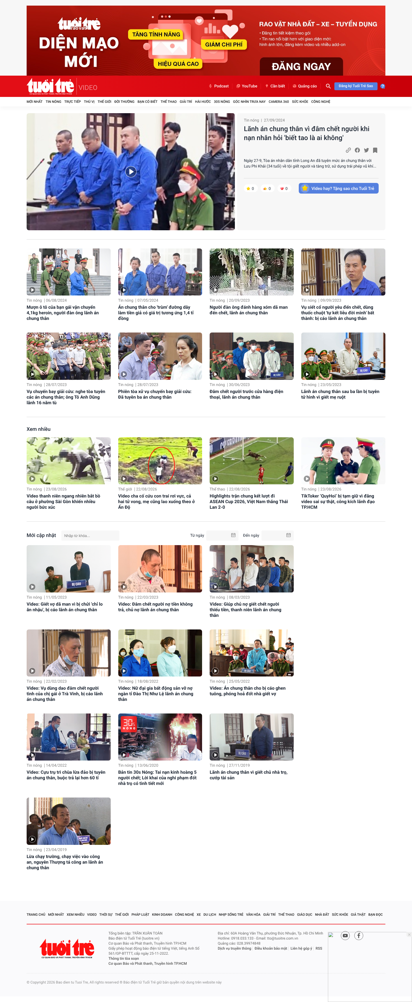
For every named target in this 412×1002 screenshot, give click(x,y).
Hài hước (203, 102)
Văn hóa (253, 915)
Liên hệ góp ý (301, 949)
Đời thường (124, 102)
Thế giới (104, 102)
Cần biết (277, 86)
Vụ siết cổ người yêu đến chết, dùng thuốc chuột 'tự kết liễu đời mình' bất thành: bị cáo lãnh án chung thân (337, 312)
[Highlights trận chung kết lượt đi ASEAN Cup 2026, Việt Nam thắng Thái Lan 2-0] (252, 461)
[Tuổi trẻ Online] (68, 949)
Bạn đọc (375, 915)
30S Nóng (222, 102)
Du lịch (209, 915)
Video (92, 915)
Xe (199, 915)
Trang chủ (36, 915)
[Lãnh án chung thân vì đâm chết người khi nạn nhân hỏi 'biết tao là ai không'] (131, 171)
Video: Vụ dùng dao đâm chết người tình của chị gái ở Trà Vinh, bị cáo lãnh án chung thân (65, 693)
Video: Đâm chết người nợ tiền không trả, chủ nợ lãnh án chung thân (155, 606)
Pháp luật (140, 915)
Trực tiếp (72, 102)
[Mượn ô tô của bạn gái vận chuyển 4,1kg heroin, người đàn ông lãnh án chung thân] (69, 272)
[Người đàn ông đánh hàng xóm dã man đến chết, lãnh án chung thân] (252, 272)
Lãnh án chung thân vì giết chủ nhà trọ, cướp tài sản (248, 774)
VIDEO (88, 88)
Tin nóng (53, 102)
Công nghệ (320, 102)
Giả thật (358, 915)
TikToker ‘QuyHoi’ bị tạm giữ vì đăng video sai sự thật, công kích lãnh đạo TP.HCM (338, 501)
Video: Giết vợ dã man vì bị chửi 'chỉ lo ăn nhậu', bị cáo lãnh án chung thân (65, 606)
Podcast (221, 86)
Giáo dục (304, 915)
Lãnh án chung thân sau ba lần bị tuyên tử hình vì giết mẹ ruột (340, 394)
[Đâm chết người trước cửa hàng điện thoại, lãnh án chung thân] (252, 356)
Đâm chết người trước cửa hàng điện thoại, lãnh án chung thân (246, 394)
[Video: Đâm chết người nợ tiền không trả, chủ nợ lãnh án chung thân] (160, 568)
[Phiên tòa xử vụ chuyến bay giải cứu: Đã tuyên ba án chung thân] (160, 356)
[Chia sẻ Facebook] (357, 150)
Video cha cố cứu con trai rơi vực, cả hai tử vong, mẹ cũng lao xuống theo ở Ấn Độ (156, 501)
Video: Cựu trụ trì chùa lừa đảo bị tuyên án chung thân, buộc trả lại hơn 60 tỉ (66, 774)
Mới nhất (35, 102)
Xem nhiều (38, 429)
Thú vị (89, 102)
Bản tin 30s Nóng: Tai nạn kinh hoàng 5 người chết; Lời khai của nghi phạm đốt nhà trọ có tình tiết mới (157, 777)
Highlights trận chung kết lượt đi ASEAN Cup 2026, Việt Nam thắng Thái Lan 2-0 (249, 501)
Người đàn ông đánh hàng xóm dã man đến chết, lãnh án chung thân (249, 309)
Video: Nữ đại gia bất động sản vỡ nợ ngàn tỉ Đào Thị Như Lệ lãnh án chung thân (155, 693)
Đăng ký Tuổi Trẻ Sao (356, 86)
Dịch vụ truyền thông (234, 949)
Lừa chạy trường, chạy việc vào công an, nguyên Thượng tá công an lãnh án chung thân (65, 862)
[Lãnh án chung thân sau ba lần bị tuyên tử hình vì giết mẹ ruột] (343, 356)
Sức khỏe (300, 102)
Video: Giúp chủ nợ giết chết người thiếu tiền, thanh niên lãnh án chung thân (245, 609)
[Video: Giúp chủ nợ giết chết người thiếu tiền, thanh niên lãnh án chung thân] (252, 568)
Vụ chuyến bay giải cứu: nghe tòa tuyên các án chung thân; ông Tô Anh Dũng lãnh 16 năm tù (66, 397)
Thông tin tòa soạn (123, 959)
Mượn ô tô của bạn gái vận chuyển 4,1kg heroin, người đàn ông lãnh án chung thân (63, 312)
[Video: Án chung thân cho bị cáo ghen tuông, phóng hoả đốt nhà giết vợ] (252, 652)
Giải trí (186, 102)
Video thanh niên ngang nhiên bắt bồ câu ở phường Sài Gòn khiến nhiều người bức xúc (63, 501)
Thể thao (169, 102)
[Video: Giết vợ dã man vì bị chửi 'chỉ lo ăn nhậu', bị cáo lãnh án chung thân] (69, 568)
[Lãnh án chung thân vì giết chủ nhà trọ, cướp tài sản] (252, 737)
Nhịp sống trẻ (231, 915)
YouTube (249, 86)
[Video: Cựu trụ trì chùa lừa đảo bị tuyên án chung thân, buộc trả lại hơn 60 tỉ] (69, 737)
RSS (319, 949)
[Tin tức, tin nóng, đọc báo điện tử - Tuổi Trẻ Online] (52, 86)
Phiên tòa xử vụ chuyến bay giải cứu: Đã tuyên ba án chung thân (155, 394)
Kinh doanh (162, 915)
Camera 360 (279, 102)
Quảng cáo (307, 86)
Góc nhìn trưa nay (249, 102)
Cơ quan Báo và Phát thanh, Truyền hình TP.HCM (147, 964)
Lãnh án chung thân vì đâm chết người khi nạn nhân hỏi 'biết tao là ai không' (306, 133)
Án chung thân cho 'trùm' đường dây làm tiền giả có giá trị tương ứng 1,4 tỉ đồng (156, 312)
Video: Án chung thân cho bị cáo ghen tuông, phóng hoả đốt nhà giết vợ (248, 690)
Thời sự (105, 915)
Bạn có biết (148, 102)
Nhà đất (322, 915)
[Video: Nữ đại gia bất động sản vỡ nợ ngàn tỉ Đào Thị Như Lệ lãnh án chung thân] (160, 652)
